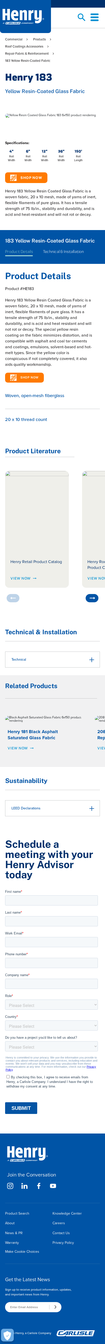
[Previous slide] (13, 598)
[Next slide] (92, 598)
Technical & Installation (63, 251)
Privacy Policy (63, 1242)
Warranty (12, 1242)
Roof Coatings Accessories (24, 46)
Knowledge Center (67, 1213)
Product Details (19, 251)
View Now (20, 578)
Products (39, 39)
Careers (58, 1223)
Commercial (13, 39)
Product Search (17, 1213)
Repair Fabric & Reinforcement (27, 53)
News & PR (14, 1233)
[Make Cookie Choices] (7, 1335)
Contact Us (61, 1233)
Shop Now (31, 178)
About (10, 1223)
